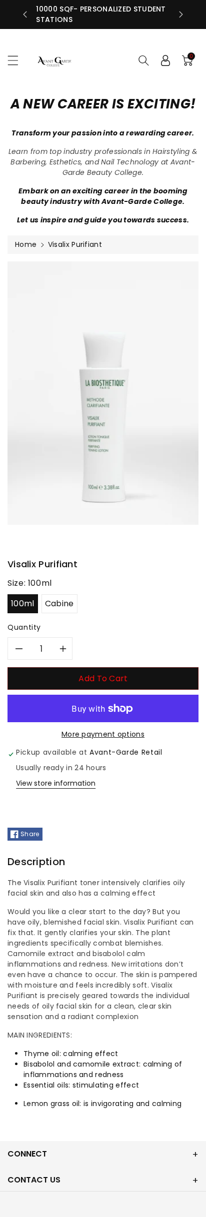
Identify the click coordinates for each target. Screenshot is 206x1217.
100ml (22, 603)
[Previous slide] (25, 14)
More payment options (103, 734)
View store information (56, 783)
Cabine (59, 603)
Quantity (24, 627)
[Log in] (165, 60)
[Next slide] (181, 14)
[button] (18, 60)
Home (25, 244)
